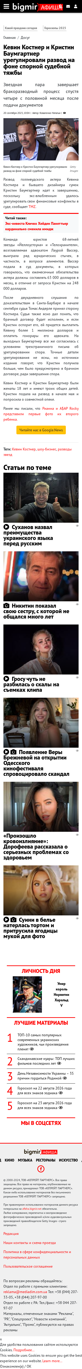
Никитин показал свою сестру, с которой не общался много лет (36, 611)
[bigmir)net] (26, 6)
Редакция (11, 1233)
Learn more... (52, 1361)
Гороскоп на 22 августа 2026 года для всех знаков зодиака (45, 1090)
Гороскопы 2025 (55, 28)
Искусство (68, 1160)
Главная (9, 37)
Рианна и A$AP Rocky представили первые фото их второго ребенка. (41, 414)
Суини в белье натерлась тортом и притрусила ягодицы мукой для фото (30, 928)
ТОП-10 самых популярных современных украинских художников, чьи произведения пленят (43, 1042)
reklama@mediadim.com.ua (25, 1291)
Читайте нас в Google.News (41, 430)
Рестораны (45, 1160)
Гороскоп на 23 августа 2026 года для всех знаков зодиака (45, 1105)
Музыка (25, 1160)
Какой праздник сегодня (21, 28)
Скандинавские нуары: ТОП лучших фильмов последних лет (46, 1061)
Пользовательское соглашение (28, 1266)
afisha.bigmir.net (31, 1208)
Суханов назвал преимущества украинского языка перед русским (28, 535)
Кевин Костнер (24, 449)
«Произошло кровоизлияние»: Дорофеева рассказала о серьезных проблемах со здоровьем (36, 846)
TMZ (32, 206)
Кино (9, 1160)
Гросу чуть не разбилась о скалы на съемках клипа (31, 684)
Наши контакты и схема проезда (29, 1242)
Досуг (25, 37)
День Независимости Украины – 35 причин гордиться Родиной (46, 1075)
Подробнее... (23, 1350)
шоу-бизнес (46, 449)
